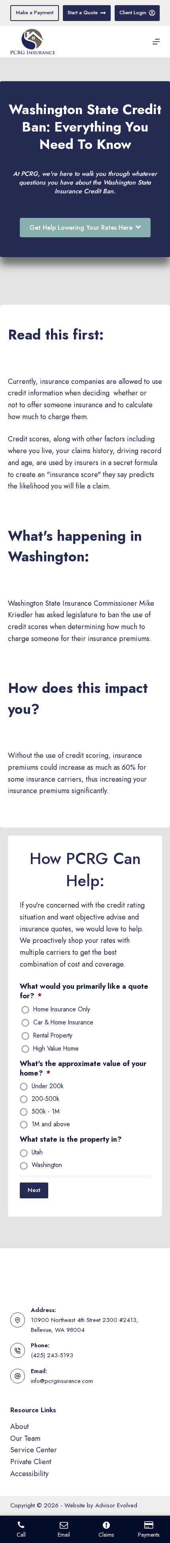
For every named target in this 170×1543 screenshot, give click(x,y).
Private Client (30, 1462)
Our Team (25, 1438)
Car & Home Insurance (63, 1023)
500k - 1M (46, 1112)
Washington (47, 1165)
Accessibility (29, 1474)
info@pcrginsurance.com (62, 1381)
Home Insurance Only (61, 1010)
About (19, 1426)
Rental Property (52, 1036)
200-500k (45, 1099)
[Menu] (156, 41)
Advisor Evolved (116, 1505)
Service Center (33, 1450)
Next (34, 1190)
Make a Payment (34, 12)
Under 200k (48, 1087)
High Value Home (56, 1049)
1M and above (51, 1125)
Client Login (132, 12)
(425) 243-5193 (52, 1355)
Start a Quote (83, 12)
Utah (37, 1153)
